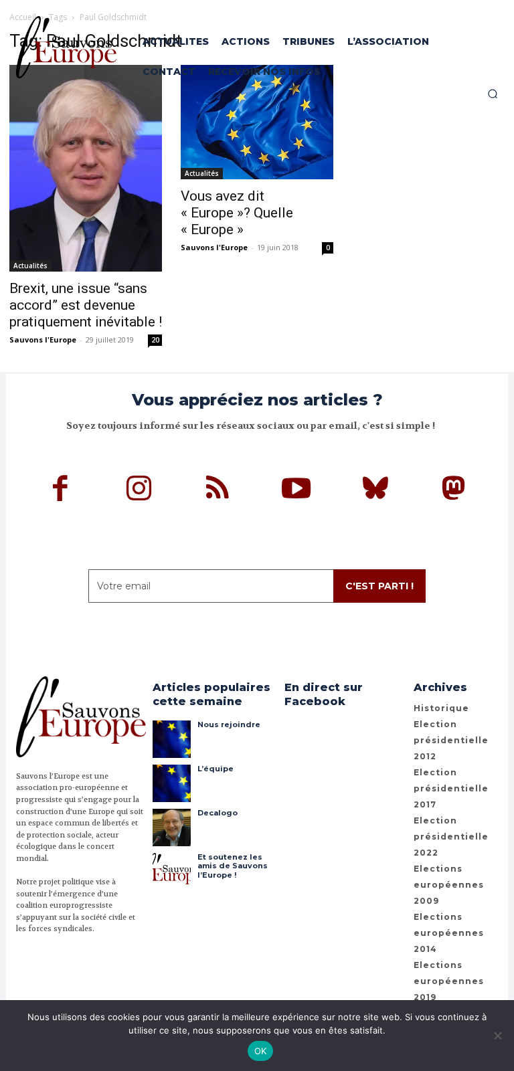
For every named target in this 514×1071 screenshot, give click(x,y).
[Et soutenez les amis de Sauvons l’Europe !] (171, 871)
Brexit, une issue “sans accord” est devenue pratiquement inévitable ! (85, 305)
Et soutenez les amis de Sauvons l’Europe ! (232, 865)
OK (260, 1051)
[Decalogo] (171, 827)
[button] (492, 93)
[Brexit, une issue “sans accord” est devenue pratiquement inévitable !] (85, 168)
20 (155, 340)
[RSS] (218, 490)
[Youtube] (296, 490)
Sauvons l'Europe (42, 339)
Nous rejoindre (228, 724)
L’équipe (215, 768)
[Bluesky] (375, 490)
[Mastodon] (454, 490)
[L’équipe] (171, 783)
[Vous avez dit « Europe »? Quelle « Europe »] (257, 122)
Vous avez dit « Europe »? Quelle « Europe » (237, 212)
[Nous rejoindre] (171, 739)
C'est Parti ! (379, 586)
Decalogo (217, 812)
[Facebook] (61, 490)
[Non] (497, 1035)
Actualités (30, 265)
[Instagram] (139, 490)
